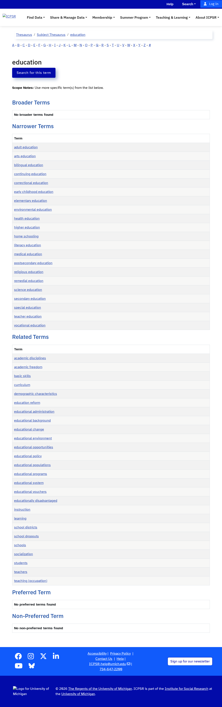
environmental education (33, 209)
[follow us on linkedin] (56, 658)
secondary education (30, 298)
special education (27, 307)
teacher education (28, 316)
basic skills (22, 376)
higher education (27, 227)
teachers (20, 572)
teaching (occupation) (30, 581)
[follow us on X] (43, 658)
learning (20, 518)
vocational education (30, 325)
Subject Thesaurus (51, 35)
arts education (25, 156)
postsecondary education (33, 263)
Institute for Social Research (186, 689)
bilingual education (28, 165)
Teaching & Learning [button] (172, 17)
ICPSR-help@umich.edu (107, 664)
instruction (22, 509)
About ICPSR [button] (206, 17)
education (77, 35)
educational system (29, 483)
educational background (32, 420)
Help (120, 659)
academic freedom (28, 367)
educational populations (32, 465)
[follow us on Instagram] (30, 658)
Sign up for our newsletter (190, 661)
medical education (28, 254)
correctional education (31, 183)
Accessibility (97, 653)
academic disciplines (30, 358)
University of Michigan (78, 694)
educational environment (33, 438)
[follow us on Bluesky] (31, 667)
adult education (26, 147)
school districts (25, 527)
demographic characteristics (35, 394)
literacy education (27, 245)
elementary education (30, 201)
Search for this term (34, 73)
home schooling (26, 236)
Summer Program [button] (134, 17)
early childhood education (33, 192)
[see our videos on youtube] (18, 667)
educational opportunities (33, 447)
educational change (29, 429)
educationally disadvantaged (35, 500)
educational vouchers (30, 492)
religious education (28, 272)
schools (20, 545)
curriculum (22, 385)
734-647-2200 (111, 669)
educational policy (28, 456)
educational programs (30, 474)
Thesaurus (24, 35)
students (21, 563)
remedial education (28, 281)
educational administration (34, 411)
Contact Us (103, 659)
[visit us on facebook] (18, 658)
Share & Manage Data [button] (67, 17)
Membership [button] (102, 17)
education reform (27, 403)
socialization (23, 554)
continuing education (30, 174)
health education (27, 218)
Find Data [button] (34, 17)
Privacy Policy (120, 653)
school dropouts (26, 536)
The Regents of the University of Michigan (100, 689)
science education (28, 290)
